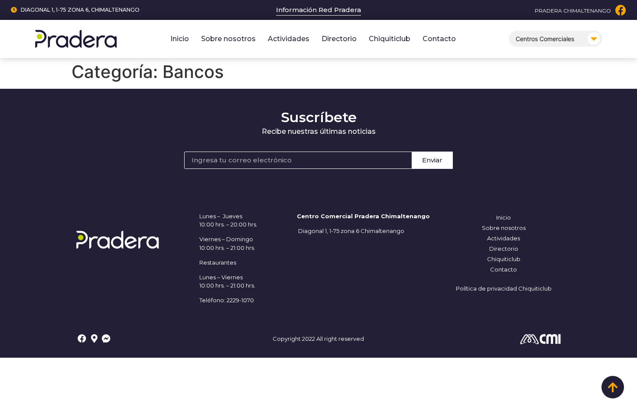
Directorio (339, 39)
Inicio (179, 39)
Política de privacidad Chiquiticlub (504, 288)
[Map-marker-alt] (94, 339)
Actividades (288, 39)
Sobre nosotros (228, 39)
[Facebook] (620, 10)
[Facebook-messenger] (106, 339)
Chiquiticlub (389, 39)
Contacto (439, 39)
